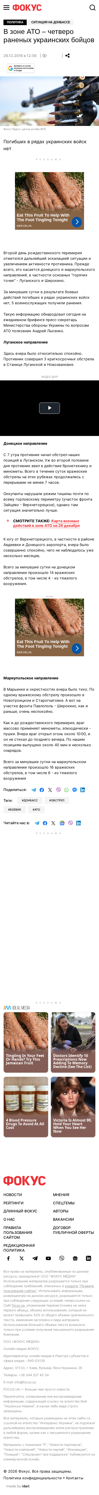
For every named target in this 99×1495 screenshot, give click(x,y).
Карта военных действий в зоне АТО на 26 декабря (46, 523)
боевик (15, 809)
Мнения (61, 1194)
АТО (37, 809)
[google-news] (75, 1258)
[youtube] (48, 1258)
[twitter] (21, 1258)
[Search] (92, 8)
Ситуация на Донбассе (50, 22)
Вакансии (63, 1219)
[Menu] (6, 7)
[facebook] (8, 1258)
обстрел (57, 800)
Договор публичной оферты (73, 1230)
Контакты (74, 1478)
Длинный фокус (20, 1211)
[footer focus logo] (24, 1180)
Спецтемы (64, 1203)
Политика (15, 22)
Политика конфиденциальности (32, 1478)
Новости (12, 1194)
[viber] (61, 1258)
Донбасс (31, 800)
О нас (9, 1219)
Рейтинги (13, 1203)
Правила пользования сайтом (17, 1232)
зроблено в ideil (18, 1486)
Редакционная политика (19, 1248)
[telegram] (35, 1258)
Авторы (60, 1211)
